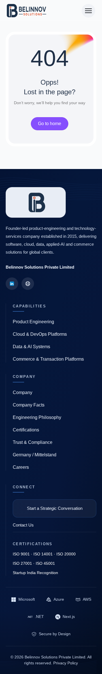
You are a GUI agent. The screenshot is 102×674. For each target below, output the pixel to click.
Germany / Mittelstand (34, 454)
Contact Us (23, 525)
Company (22, 392)
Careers (21, 467)
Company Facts (28, 405)
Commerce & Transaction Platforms (48, 359)
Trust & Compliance (32, 442)
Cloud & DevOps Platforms (40, 334)
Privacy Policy (65, 663)
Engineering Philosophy (37, 417)
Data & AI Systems (31, 346)
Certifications (26, 429)
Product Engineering (33, 321)
